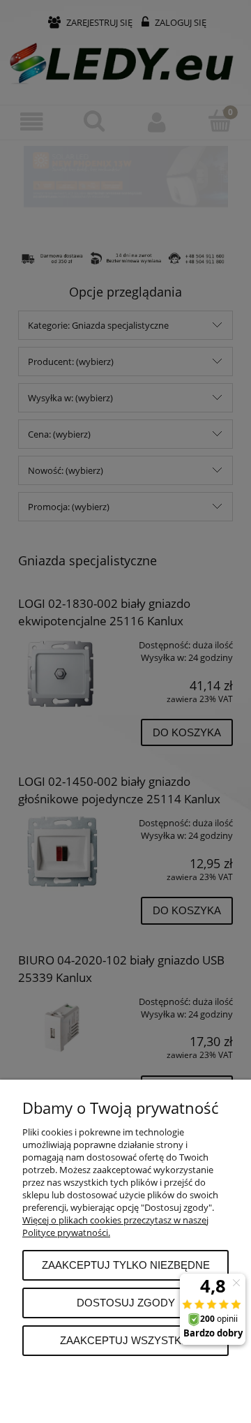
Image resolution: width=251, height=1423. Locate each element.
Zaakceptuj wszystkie (125, 1340)
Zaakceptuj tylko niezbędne (126, 1265)
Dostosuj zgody (126, 1303)
